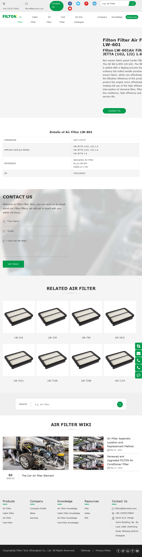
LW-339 (52, 337)
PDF (86, 518)
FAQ (86, 508)
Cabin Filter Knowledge (68, 513)
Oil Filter (7, 518)
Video (87, 513)
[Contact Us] (138, 375)
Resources (132, 17)
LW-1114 (120, 380)
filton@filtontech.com (34, 9)
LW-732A (53, 380)
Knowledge (117, 17)
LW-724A (86, 380)
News (32, 513)
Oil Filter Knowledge (67, 518)
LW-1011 (19, 380)
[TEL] (138, 360)
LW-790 (86, 337)
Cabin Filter (8, 513)
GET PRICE (13, 264)
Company (102, 17)
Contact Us (56, 5)
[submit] (133, 3)
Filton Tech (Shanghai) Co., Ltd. (35, 550)
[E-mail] (138, 353)
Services (34, 518)
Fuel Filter (7, 522)
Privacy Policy (103, 550)
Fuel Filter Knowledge (67, 522)
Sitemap (85, 550)
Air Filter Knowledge (67, 508)
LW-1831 (120, 337)
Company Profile (38, 508)
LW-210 (19, 337)
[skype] (138, 346)
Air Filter (7, 508)
